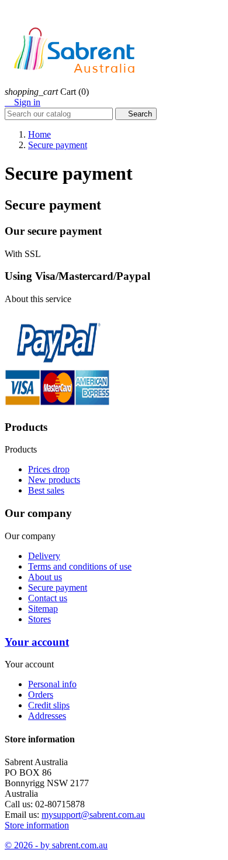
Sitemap (43, 609)
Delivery (44, 556)
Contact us (47, 598)
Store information (37, 825)
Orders (40, 695)
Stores (39, 619)
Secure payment (57, 587)
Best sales (46, 490)
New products (54, 480)
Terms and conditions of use (80, 566)
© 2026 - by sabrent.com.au (56, 845)
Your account (37, 642)
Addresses (47, 716)
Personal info (52, 684)
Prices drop (49, 469)
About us (45, 577)
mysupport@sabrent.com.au (93, 815)
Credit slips (49, 705)
